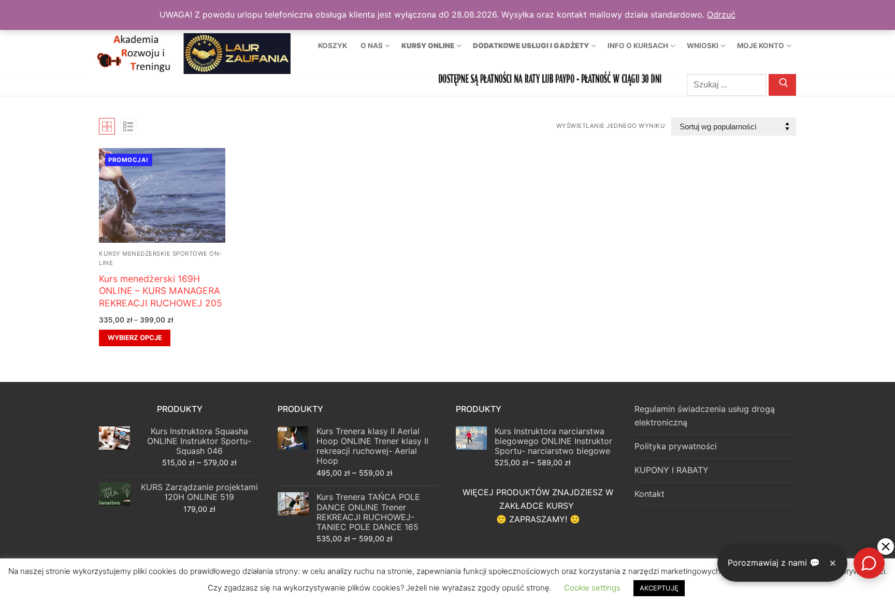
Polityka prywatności (675, 446)
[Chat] (869, 563)
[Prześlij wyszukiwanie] (782, 85)
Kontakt (649, 494)
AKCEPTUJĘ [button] (659, 588)
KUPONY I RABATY (671, 470)
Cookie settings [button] (592, 588)
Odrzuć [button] (721, 14)
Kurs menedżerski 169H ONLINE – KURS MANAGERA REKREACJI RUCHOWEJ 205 (160, 291)
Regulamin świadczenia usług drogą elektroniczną (704, 415)
